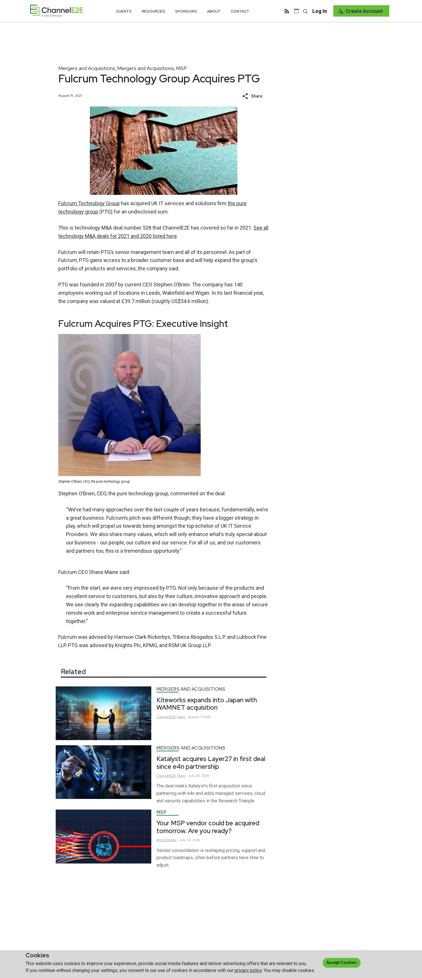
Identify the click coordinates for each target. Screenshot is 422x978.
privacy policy (248, 970)
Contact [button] (240, 11)
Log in (319, 11)
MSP (181, 68)
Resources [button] (153, 11)
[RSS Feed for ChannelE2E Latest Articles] (286, 10)
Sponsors (186, 11)
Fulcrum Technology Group (89, 203)
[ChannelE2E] (56, 11)
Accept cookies (341, 962)
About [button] (214, 11)
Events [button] (124, 11)
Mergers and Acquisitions (86, 68)
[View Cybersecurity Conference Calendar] (296, 11)
